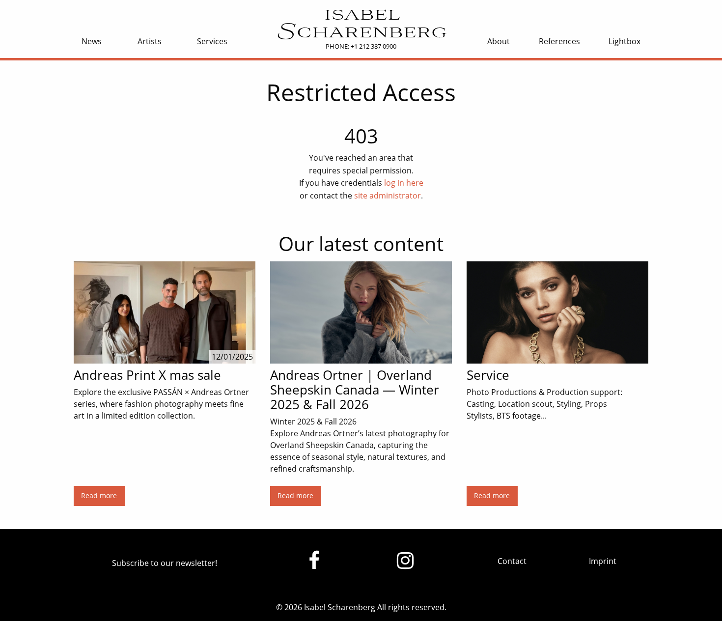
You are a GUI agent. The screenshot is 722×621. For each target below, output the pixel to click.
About (498, 41)
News (92, 41)
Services (212, 41)
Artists (150, 41)
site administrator (387, 195)
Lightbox (624, 41)
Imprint (602, 561)
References (559, 41)
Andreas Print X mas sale (147, 375)
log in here (403, 182)
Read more (99, 495)
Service (488, 375)
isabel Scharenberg (360, 24)
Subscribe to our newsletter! (164, 563)
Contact (512, 561)
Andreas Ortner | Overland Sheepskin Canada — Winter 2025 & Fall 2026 (354, 389)
